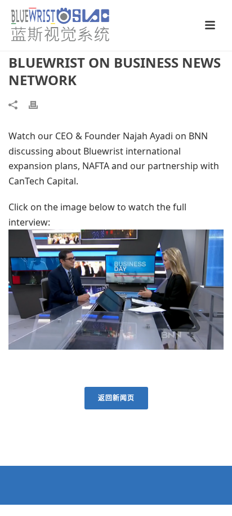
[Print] (39, 104)
